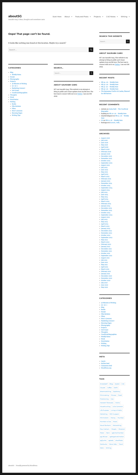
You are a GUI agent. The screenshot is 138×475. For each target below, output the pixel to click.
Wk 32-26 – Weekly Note (109, 84)
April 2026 (104, 147)
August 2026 (105, 138)
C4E (123, 384)
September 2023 (106, 215)
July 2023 (104, 219)
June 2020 (104, 285)
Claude (102, 387)
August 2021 (105, 258)
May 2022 (104, 240)
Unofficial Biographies (19, 93)
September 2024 (106, 188)
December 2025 (106, 156)
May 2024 (104, 197)
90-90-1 (15, 86)
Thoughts (13, 95)
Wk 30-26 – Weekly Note (109, 89)
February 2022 (106, 244)
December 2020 (106, 276)
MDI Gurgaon (114, 414)
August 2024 (105, 190)
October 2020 (105, 280)
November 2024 (106, 183)
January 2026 (105, 154)
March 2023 (105, 226)
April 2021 (104, 267)
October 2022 (105, 235)
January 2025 (105, 181)
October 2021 (105, 253)
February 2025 (106, 179)
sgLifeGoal (103, 436)
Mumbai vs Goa (105, 421)
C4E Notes (110, 17)
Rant (108, 433)
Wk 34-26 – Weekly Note (109, 82)
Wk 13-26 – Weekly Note (114, 120)
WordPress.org (106, 368)
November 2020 (106, 278)
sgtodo (110, 440)
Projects (97, 17)
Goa (112, 399)
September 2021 (106, 256)
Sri (102, 120)
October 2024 (105, 185)
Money (113, 418)
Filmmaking (104, 395)
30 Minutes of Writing (19, 84)
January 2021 (105, 274)
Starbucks (103, 444)
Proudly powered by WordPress (26, 465)
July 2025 (104, 167)
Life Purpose (104, 410)
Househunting (105, 406)
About (67, 17)
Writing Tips (16, 115)
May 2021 (104, 265)
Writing (124, 17)
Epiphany (116, 391)
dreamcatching (105, 391)
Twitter (79, 94)
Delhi (116, 387)
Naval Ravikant (105, 425)
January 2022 (105, 247)
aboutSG (15, 16)
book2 (117, 384)
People (113, 429)
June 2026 (104, 143)
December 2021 (106, 249)
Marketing (103, 414)
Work (12, 97)
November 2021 (106, 251)
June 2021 (104, 262)
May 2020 (104, 287)
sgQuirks (103, 440)
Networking (117, 425)
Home (117, 403)
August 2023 (105, 217)
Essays (12, 77)
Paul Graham (104, 429)
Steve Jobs (113, 444)
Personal (122, 429)
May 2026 (104, 145)
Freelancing (104, 399)
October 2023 (105, 213)
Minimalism (104, 418)
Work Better (14, 99)
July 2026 (104, 140)
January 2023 (105, 228)
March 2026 (105, 149)
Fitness (113, 395)
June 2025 (104, 170)
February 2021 (106, 271)
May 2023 (104, 222)
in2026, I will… (115, 123)
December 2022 (106, 231)
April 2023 (104, 224)
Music (115, 421)
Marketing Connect (18, 88)
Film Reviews (16, 106)
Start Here (57, 17)
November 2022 (106, 233)
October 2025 (105, 161)
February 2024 (106, 204)
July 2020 (104, 283)
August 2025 (105, 165)
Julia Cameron (118, 406)
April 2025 (104, 174)
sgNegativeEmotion (117, 436)
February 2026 (106, 152)
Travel (121, 444)
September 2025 (106, 163)
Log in (103, 361)
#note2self (103, 384)
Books (14, 104)
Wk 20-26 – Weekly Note (117, 113)
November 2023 (106, 210)
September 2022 (106, 237)
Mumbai (121, 418)
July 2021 (104, 260)
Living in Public (116, 410)
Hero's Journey (17, 111)
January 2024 (105, 206)
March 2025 (105, 176)
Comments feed (106, 366)
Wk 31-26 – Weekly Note (109, 87)
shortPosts (119, 440)
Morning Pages (17, 113)
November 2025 (106, 158)
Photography (14, 79)
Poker (102, 433)
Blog (11, 72)
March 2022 (105, 242)
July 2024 (104, 192)
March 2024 (105, 201)
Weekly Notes (16, 75)
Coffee (109, 387)
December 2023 (106, 208)
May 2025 (104, 172)
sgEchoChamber (118, 433)
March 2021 (105, 269)
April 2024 (104, 199)
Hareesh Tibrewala (106, 403)
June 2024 (104, 195)
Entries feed (105, 363)
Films (14, 108)
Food (120, 395)
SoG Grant (15, 90)
